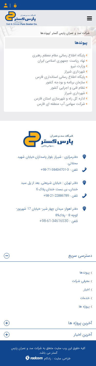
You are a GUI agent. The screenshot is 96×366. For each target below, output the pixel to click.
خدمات (85, 298)
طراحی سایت (62, 358)
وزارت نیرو (78, 66)
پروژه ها (84, 306)
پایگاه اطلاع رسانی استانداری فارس (60, 77)
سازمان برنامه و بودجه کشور (65, 82)
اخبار (87, 289)
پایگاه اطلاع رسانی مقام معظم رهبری (58, 55)
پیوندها (85, 272)
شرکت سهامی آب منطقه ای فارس (61, 104)
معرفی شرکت (81, 281)
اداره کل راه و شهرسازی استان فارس (59, 98)
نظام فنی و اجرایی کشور (68, 87)
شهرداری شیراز (75, 71)
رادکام (47, 358)
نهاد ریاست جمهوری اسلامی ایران (61, 60)
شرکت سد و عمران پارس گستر (71, 33)
